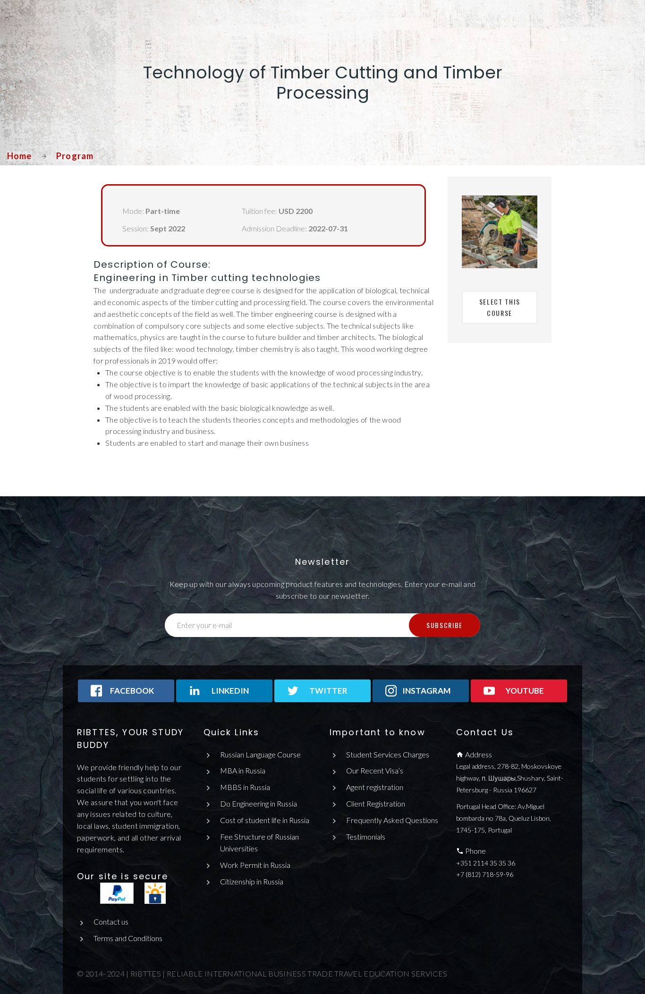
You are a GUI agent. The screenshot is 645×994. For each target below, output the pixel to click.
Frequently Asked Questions (392, 820)
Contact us (110, 921)
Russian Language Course (260, 754)
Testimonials (365, 836)
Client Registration (375, 803)
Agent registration (374, 786)
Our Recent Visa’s (374, 770)
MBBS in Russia (245, 786)
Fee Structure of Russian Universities (259, 842)
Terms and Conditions (127, 938)
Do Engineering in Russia (258, 803)
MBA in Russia (242, 770)
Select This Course (500, 307)
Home (19, 156)
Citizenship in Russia (251, 881)
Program (74, 156)
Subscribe (444, 625)
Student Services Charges (387, 754)
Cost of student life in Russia (264, 820)
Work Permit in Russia (255, 864)
